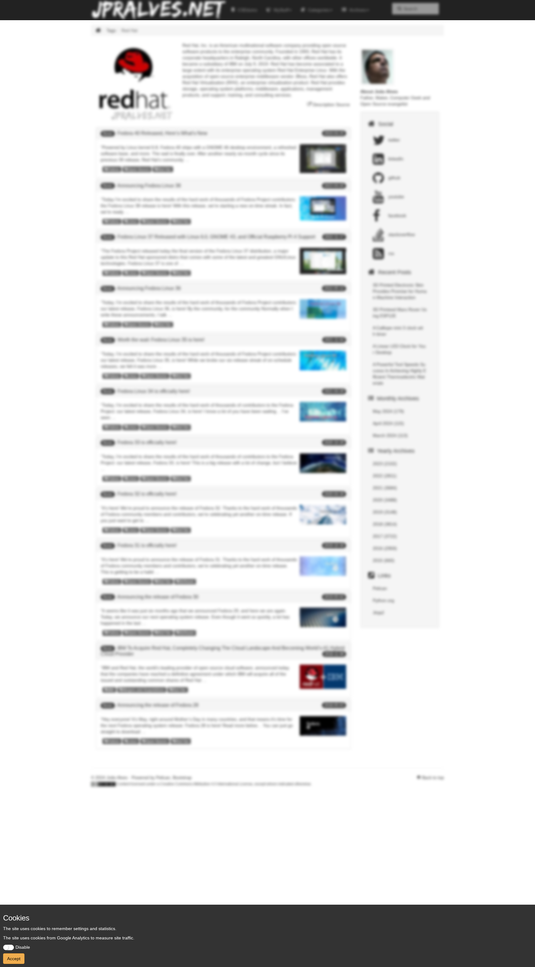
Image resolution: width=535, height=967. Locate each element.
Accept (13, 958)
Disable (22, 947)
